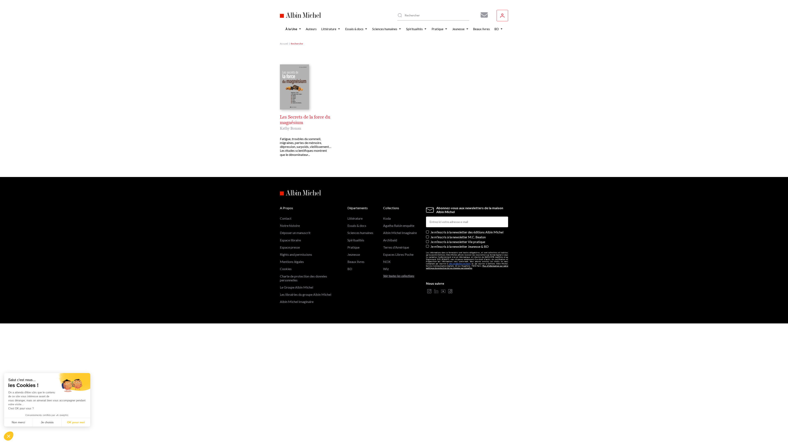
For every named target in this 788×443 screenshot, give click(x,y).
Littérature (355, 218)
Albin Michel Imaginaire (297, 302)
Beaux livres (355, 262)
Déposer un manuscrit (295, 233)
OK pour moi (76, 422)
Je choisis (47, 422)
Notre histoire (290, 225)
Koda (387, 218)
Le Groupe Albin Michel (296, 287)
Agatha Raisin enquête (398, 225)
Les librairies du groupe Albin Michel (305, 294)
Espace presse (290, 247)
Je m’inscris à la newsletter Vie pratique (458, 242)
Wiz (386, 269)
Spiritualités (355, 240)
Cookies (286, 269)
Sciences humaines (360, 233)
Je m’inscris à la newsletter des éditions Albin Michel (467, 232)
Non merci (18, 422)
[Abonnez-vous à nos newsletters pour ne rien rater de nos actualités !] (483, 15)
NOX (387, 262)
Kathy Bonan (290, 128)
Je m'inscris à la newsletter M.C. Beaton (458, 237)
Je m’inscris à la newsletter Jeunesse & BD (460, 246)
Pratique (353, 247)
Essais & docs (356, 225)
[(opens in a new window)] (429, 291)
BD (349, 269)
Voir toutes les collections (398, 276)
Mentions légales (292, 262)
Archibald (390, 240)
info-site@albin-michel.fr (460, 264)
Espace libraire (290, 240)
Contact (285, 218)
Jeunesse (353, 254)
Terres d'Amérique (396, 247)
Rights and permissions (296, 254)
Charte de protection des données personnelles (303, 278)
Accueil (284, 43)
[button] (9, 436)
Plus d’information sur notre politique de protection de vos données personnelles (467, 267)
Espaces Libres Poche (398, 254)
